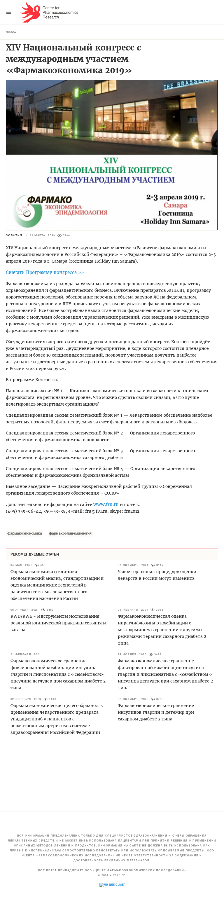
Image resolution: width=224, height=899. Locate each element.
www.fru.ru (106, 504)
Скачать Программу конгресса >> (45, 272)
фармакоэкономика (24, 533)
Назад (11, 32)
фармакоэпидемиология (70, 533)
